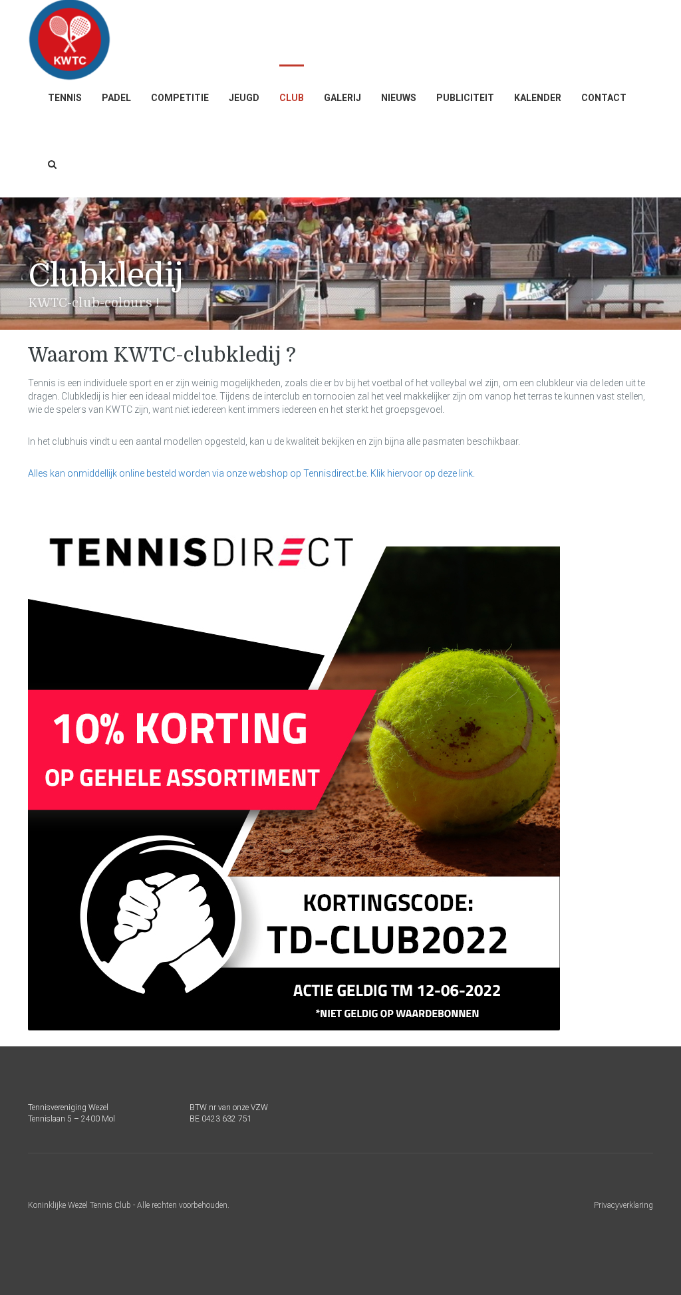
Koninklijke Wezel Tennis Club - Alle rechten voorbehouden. (128, 1205)
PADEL (116, 97)
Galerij (342, 97)
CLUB (291, 97)
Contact (603, 97)
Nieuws (398, 97)
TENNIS (65, 97)
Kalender (537, 97)
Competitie (180, 97)
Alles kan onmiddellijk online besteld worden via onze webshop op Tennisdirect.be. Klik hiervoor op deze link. (251, 473)
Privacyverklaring (623, 1205)
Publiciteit (465, 97)
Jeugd (244, 97)
